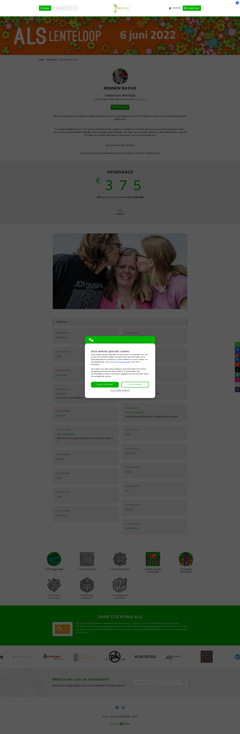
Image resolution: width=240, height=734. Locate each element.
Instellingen (135, 385)
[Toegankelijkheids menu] (237, 2)
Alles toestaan (105, 385)
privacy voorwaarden (122, 362)
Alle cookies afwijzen (120, 390)
